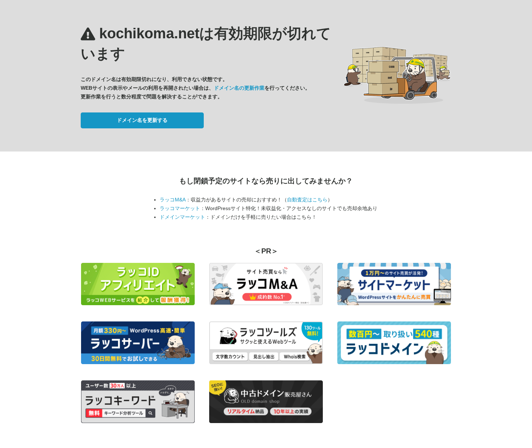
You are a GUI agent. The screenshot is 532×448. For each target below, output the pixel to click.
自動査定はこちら (307, 199)
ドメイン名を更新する (142, 120)
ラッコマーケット (180, 208)
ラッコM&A (173, 199)
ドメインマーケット (182, 217)
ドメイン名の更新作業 (239, 88)
